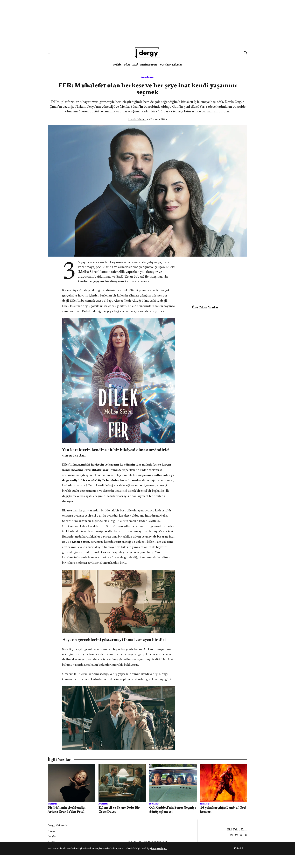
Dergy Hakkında (58, 825)
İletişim (52, 836)
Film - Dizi (131, 64)
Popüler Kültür (171, 64)
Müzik (117, 64)
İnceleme (147, 77)
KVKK (51, 842)
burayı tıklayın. (159, 848)
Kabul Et (239, 848)
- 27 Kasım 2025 (147, 119)
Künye (51, 831)
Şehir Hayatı (148, 64)
